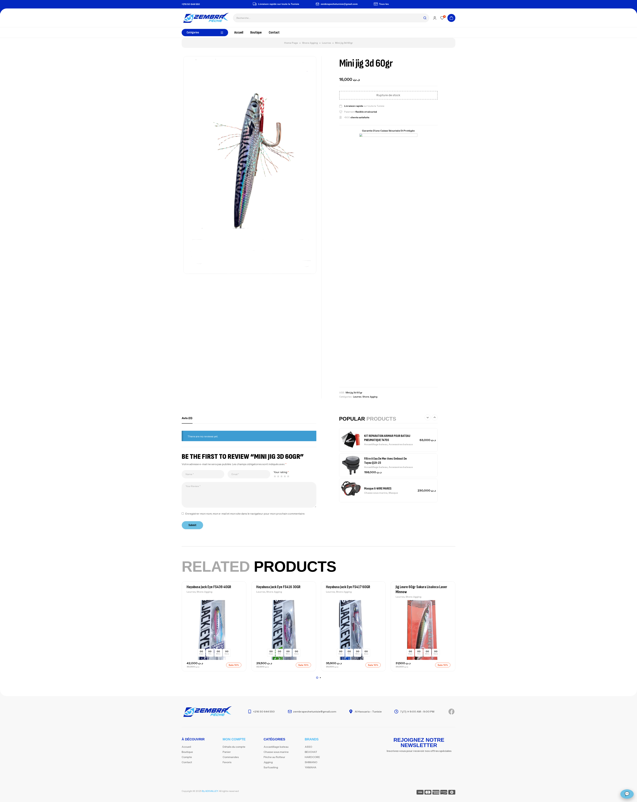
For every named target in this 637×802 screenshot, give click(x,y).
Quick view (238, 618)
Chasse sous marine (376, 492)
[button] (428, 417)
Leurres (326, 42)
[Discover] (443, 793)
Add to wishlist (238, 603)
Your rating (281, 472)
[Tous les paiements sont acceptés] (352, 4)
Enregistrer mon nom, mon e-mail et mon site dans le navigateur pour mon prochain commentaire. (245, 513)
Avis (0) (187, 418)
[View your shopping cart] (451, 18)
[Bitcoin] (451, 793)
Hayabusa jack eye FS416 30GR (278, 586)
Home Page (291, 42)
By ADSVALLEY (210, 791)
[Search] (425, 18)
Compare (238, 611)
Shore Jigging (310, 42)
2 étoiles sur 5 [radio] (278, 476)
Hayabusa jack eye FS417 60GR (348, 586)
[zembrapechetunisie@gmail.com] (294, 4)
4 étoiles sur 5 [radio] (284, 476)
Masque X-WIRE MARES (377, 488)
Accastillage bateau (376, 444)
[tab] (187, 418)
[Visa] (420, 793)
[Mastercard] (427, 793)
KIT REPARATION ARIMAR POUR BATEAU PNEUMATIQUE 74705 (387, 438)
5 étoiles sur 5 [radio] (288, 476)
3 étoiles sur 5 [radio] (281, 476)
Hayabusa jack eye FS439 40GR (209, 586)
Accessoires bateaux (401, 444)
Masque (393, 492)
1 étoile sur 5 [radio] (275, 476)
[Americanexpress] (435, 793)
